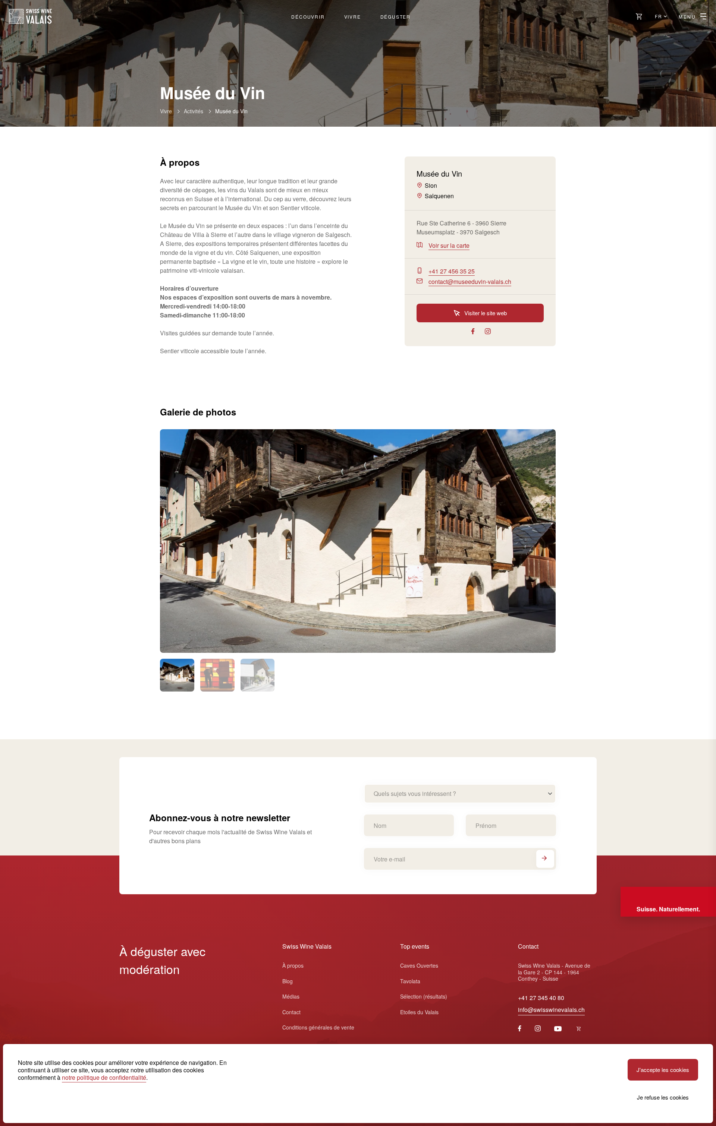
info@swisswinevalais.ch (551, 1009)
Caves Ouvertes (419, 965)
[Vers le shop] (639, 16)
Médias (290, 996)
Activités (193, 111)
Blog (287, 981)
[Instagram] (538, 1029)
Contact (291, 1012)
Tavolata (410, 981)
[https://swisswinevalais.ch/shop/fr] (578, 1029)
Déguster (395, 16)
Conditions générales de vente (318, 1027)
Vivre (352, 16)
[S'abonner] (545, 859)
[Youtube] (558, 1029)
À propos (293, 965)
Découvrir (307, 16)
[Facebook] (519, 1029)
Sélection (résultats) (423, 996)
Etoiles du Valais (419, 1012)
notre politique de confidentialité (104, 1077)
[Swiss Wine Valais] (30, 16)
